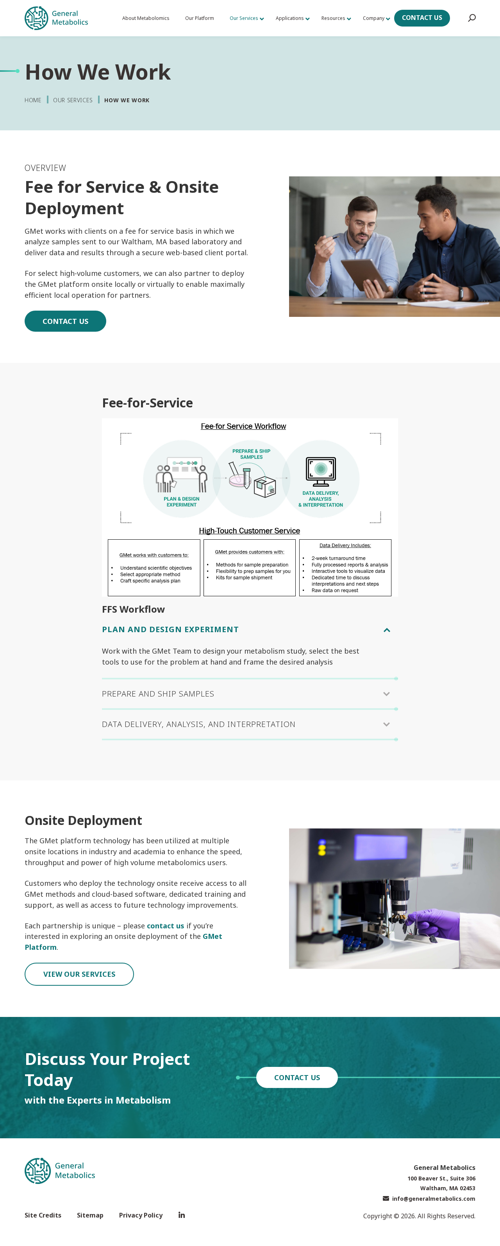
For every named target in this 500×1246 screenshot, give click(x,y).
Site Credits (43, 1215)
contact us (165, 925)
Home (33, 100)
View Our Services (79, 974)
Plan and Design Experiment (170, 629)
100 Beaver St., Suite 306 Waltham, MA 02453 (441, 1183)
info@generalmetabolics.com (433, 1198)
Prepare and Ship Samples (158, 693)
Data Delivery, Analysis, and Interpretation (199, 724)
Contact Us (422, 17)
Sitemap (90, 1215)
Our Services (73, 100)
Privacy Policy (140, 1215)
